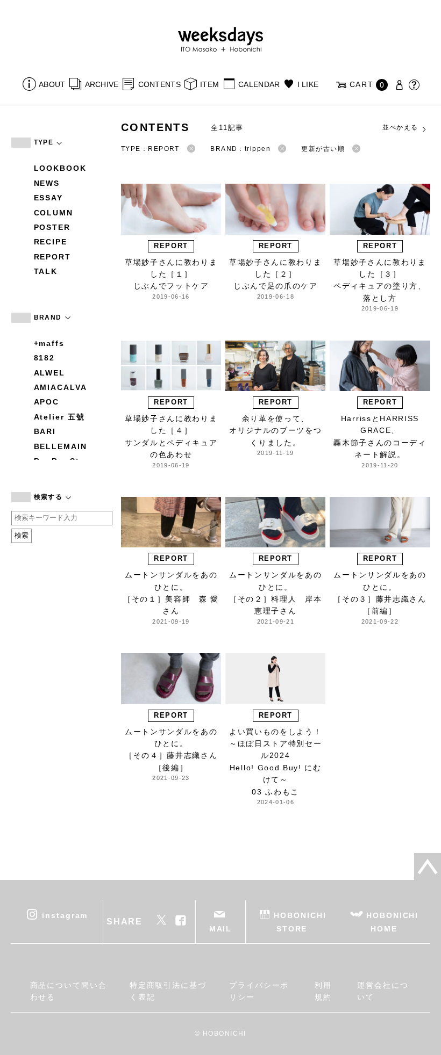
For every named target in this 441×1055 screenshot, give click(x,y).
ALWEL (50, 372)
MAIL (220, 928)
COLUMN (54, 212)
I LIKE (307, 84)
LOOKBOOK (60, 168)
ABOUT (52, 84)
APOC (47, 402)
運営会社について (383, 991)
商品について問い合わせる (68, 991)
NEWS (47, 183)
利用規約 (323, 991)
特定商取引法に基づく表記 (168, 991)
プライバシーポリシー (259, 991)
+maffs (49, 343)
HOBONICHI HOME (392, 922)
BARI (45, 431)
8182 (44, 357)
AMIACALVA (60, 387)
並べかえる (400, 127)
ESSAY (48, 197)
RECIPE (51, 241)
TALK (46, 271)
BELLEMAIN (60, 446)
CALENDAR (259, 84)
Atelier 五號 (59, 417)
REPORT (53, 256)
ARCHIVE (101, 84)
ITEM (209, 84)
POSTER (52, 227)
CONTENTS (159, 84)
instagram (65, 915)
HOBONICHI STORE (300, 922)
